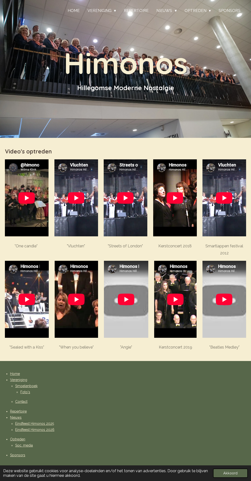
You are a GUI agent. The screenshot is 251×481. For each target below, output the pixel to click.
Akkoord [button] (230, 473)
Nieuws (16, 417)
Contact (21, 402)
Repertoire (18, 411)
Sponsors (17, 455)
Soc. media (24, 445)
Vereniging (18, 380)
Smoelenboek (26, 386)
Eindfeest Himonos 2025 (34, 424)
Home (15, 374)
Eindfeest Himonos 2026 (34, 430)
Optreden (17, 439)
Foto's (25, 392)
